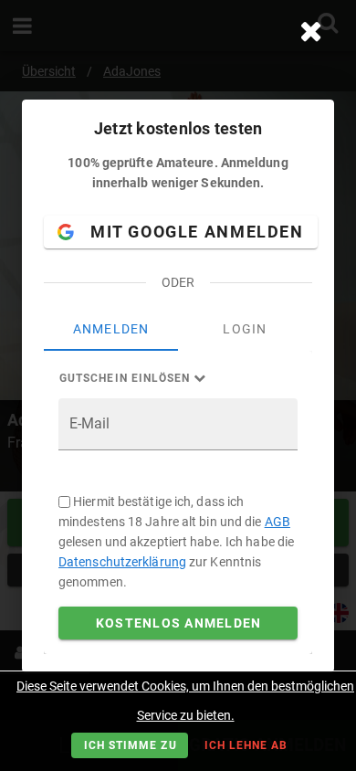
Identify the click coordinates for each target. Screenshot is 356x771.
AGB (277, 521)
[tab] (111, 329)
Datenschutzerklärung (122, 561)
